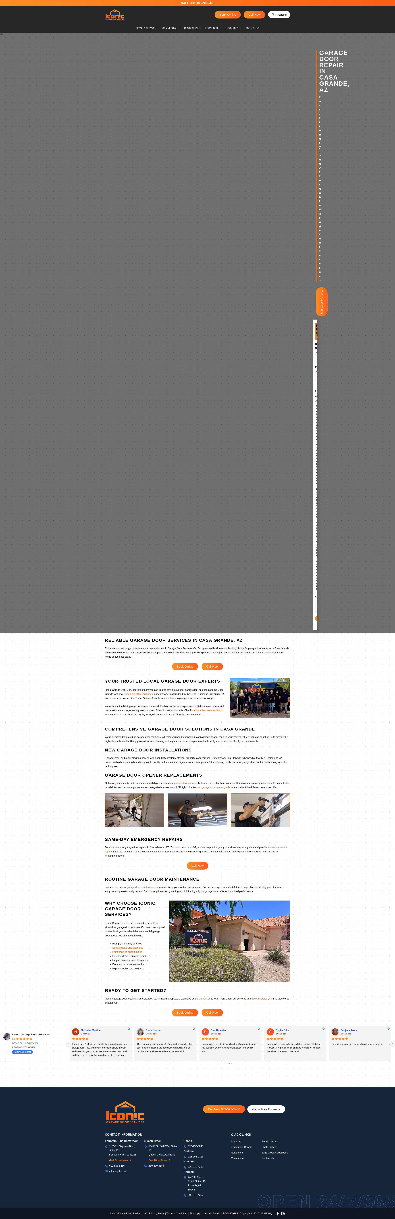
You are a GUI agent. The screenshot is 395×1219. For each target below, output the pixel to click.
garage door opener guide (216, 787)
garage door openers (185, 783)
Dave (149, 1030)
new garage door (150, 758)
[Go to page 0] (229, 1063)
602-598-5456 (205, 3)
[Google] (283, 1213)
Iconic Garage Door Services (31, 1034)
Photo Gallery (269, 1147)
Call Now (254, 14)
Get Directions (118, 1160)
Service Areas (269, 1141)
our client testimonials (208, 710)
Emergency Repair (241, 1147)
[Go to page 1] (231, 1063)
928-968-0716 (195, 1156)
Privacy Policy (156, 1213)
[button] (279, 14)
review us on (21, 1051)
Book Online (227, 14)
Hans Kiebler (88, 1030)
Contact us (204, 998)
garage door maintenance (141, 887)
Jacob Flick (347, 1030)
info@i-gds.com (117, 1171)
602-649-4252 (195, 1195)
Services (236, 1141)
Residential (237, 1152)
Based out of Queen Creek (138, 694)
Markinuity (266, 1213)
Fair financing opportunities (127, 952)
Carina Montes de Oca (288, 1030)
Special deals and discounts (127, 947)
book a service (259, 998)
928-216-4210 (195, 1167)
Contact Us (268, 1158)
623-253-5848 (195, 1146)
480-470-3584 (156, 1165)
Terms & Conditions (177, 1213)
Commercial (237, 1158)
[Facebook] (277, 1213)
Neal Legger (218, 1030)
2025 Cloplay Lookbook (275, 1152)
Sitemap (194, 1213)
